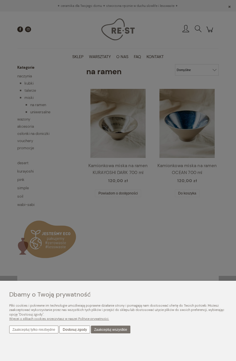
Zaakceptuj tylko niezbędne (33, 330)
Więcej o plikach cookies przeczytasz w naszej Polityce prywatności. (59, 319)
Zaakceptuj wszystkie (110, 330)
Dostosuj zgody (75, 330)
